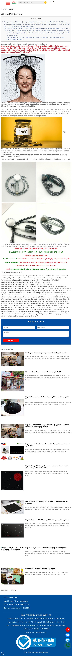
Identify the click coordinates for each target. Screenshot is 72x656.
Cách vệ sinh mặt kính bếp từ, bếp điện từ (40, 569)
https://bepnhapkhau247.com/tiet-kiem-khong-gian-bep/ (23, 299)
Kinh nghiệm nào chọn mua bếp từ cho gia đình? (43, 372)
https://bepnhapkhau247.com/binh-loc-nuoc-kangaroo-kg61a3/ (22, 297)
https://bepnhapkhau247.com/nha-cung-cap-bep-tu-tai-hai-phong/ (30, 278)
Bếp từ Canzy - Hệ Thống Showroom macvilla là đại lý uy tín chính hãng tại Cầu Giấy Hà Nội (47, 467)
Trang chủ (4, 9)
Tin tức (11, 9)
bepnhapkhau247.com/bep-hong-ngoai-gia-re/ (21, 284)
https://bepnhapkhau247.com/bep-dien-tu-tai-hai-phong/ (41, 276)
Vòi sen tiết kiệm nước (12, 14)
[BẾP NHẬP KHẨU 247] (14, 2)
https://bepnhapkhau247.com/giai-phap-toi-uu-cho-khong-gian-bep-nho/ (25, 301)
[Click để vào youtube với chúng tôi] (67, 629)
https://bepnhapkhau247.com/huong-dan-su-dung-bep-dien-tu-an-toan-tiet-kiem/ (37, 291)
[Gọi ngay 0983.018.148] (67, 645)
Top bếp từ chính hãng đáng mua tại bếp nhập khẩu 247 (45, 353)
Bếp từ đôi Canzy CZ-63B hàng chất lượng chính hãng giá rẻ (47, 520)
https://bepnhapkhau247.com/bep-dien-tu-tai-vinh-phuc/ (24, 280)
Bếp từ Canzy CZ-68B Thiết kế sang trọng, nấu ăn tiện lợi (45, 548)
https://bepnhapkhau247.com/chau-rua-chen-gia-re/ (26, 293)
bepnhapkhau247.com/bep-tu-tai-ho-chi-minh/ (21, 286)
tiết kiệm (13, 590)
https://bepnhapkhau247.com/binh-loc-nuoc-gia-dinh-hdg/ (27, 305)
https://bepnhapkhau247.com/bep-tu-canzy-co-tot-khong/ (20, 312)
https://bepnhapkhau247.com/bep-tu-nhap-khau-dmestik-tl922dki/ (23, 310)
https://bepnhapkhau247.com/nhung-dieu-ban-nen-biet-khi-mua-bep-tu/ (33, 303)
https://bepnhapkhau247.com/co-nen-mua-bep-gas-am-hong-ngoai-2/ (24, 288)
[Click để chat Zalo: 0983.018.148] (67, 640)
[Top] (2, 653)
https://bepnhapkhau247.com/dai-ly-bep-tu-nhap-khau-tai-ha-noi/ (22, 295)
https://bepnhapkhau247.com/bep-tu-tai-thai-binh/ (18, 282)
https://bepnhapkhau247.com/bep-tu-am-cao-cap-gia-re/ (19, 307)
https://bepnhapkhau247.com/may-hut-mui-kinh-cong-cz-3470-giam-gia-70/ (26, 314)
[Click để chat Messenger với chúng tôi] (67, 635)
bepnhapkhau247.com (39, 255)
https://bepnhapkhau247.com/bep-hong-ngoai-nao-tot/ (19, 316)
